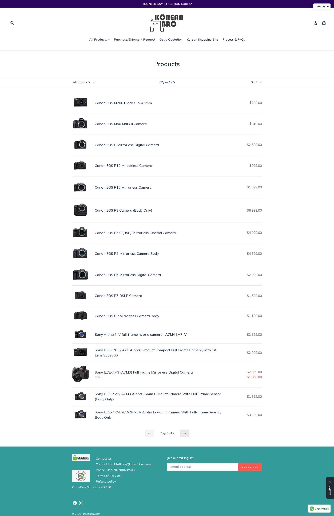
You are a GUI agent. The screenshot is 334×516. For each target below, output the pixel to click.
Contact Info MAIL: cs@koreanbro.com (123, 464)
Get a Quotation (171, 39)
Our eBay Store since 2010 (91, 487)
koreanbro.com (91, 513)
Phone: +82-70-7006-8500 (115, 470)
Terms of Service (108, 476)
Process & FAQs (233, 39)
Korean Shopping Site (202, 39)
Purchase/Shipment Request (134, 39)
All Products (100, 39)
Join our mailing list (180, 458)
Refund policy (106, 481)
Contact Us (104, 458)
